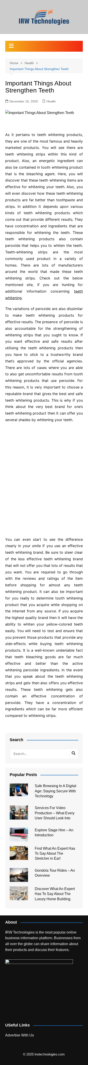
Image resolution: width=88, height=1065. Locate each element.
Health (51, 101)
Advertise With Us (19, 1035)
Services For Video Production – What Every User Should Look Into (54, 813)
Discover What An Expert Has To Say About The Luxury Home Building (55, 894)
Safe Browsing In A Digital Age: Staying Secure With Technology (55, 791)
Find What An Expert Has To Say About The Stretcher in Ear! (55, 854)
